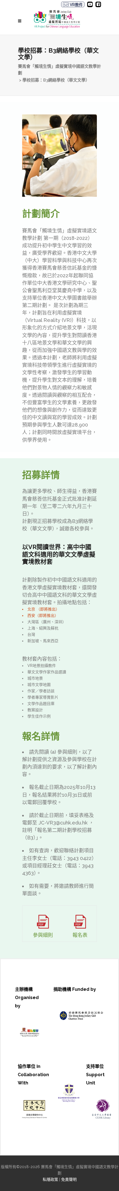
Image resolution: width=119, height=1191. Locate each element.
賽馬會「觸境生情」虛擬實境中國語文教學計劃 (59, 69)
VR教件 (76, 4)
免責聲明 (69, 1179)
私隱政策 (50, 1179)
